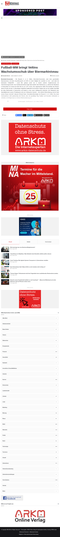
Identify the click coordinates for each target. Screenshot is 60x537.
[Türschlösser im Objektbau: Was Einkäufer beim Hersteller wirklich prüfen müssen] (5, 256)
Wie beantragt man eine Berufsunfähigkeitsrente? (22, 247)
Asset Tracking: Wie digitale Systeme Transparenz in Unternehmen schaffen (29, 260)
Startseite (4, 60)
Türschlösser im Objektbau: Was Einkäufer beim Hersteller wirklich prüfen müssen (30, 253)
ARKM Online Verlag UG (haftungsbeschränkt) (37, 529)
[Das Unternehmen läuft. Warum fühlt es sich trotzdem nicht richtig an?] (5, 269)
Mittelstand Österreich (24, 532)
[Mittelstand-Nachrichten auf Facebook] (12, 500)
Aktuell (10, 241)
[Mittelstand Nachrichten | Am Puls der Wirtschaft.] (12, 4)
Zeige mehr (30, 109)
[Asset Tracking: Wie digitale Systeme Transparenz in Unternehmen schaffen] (5, 262)
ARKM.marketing (30, 215)
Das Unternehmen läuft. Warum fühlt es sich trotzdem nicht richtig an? (27, 266)
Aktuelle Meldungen (11, 60)
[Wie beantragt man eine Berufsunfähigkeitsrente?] (5, 249)
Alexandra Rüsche (6, 75)
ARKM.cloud (53, 529)
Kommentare (48, 241)
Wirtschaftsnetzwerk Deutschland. (31, 534)
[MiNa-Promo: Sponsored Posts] (30, 12)
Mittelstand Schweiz (34, 532)
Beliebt (28, 241)
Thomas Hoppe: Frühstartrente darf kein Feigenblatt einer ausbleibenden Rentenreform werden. (34, 273)
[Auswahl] (2, 4)
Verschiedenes (15, 63)
